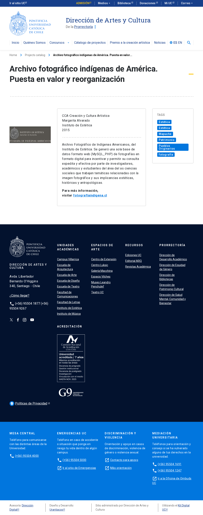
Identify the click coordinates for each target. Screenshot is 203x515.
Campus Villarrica (68, 259)
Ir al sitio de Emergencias (79, 468)
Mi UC (168, 3)
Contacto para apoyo (124, 460)
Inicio (15, 43)
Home (13, 55)
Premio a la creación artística (130, 43)
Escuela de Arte (67, 275)
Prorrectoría (86, 26)
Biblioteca (124, 3)
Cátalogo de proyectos (90, 43)
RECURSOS (134, 245)
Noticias (160, 43)
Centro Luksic (99, 265)
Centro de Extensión (103, 259)
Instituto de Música (69, 313)
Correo (187, 3)
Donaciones (148, 3)
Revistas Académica (138, 266)
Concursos (60, 43)
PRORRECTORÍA (172, 245)
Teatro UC (97, 292)
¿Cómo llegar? (19, 295)
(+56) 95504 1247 (170, 470)
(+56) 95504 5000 (74, 460)
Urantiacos (56, 509)
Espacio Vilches (100, 276)
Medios (104, 3)
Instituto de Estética (69, 308)
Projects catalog (35, 55)
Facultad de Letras (68, 302)
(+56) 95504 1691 (170, 464)
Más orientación (121, 468)
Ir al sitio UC (17, 3)
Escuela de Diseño (68, 280)
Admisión (82, 3)
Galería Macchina (102, 270)
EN (180, 43)
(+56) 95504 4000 (27, 455)
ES (175, 43)
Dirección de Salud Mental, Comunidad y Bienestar (172, 299)
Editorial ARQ (133, 260)
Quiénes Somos (34, 43)
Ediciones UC (133, 255)
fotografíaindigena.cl (90, 195)
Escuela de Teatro (68, 286)
